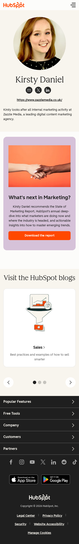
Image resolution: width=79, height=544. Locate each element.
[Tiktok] (74, 463)
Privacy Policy (52, 515)
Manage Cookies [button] (39, 533)
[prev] (8, 382)
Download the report (40, 235)
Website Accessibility (49, 524)
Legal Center (26, 515)
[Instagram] (21, 463)
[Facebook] (11, 463)
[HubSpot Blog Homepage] (13, 5)
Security (20, 524)
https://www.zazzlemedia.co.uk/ (39, 100)
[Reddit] (64, 463)
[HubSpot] (39, 497)
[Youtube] (32, 463)
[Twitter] (43, 463)
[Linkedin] (53, 463)
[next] (71, 382)
